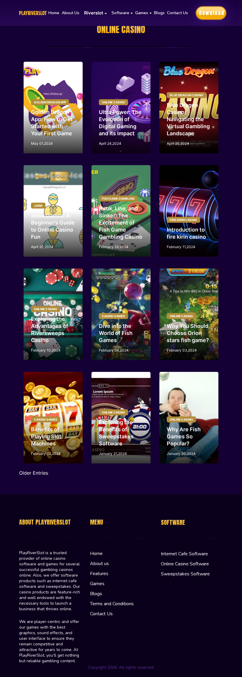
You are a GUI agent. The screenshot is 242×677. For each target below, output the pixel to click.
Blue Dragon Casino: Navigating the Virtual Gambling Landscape (188, 119)
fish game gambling (118, 198)
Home (53, 13)
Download (211, 13)
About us (70, 13)
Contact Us (177, 13)
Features (99, 573)
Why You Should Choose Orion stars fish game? (188, 333)
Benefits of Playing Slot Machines (46, 436)
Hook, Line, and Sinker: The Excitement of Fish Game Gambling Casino (120, 222)
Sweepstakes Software (185, 574)
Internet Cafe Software (184, 554)
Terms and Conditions (112, 603)
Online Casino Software (185, 564)
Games (97, 583)
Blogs (159, 13)
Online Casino (113, 102)
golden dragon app (50, 102)
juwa (38, 205)
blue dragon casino (186, 95)
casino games (113, 316)
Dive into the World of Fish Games (116, 333)
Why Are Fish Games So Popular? (184, 436)
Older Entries (33, 473)
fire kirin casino (183, 220)
